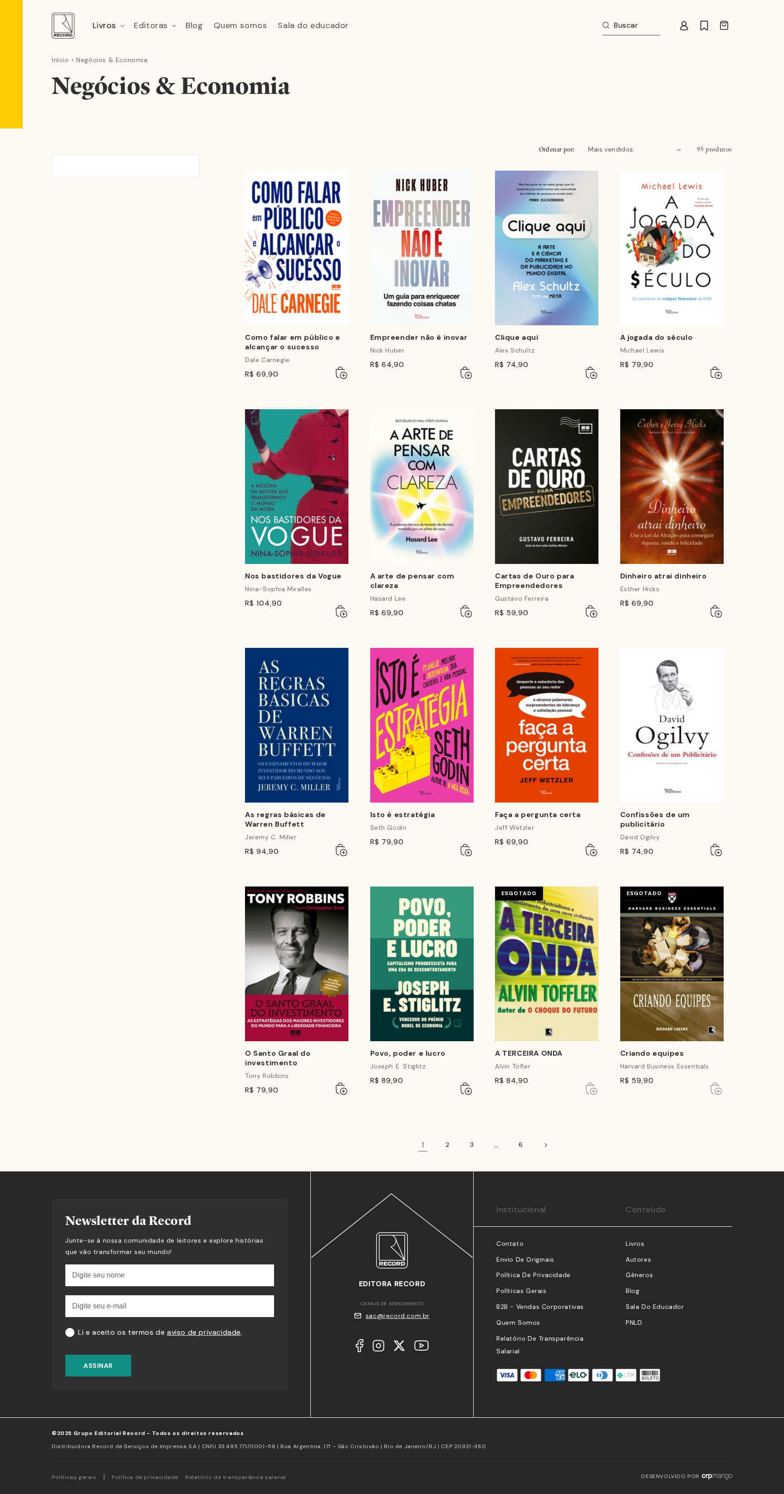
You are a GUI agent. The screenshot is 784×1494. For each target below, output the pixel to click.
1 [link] (422, 1145)
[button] (108, 25)
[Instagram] (378, 1348)
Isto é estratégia (402, 814)
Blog (632, 1291)
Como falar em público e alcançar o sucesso (292, 342)
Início (60, 60)
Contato (510, 1243)
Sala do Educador (655, 1307)
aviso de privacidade (204, 1332)
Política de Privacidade (533, 1275)
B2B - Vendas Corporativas (540, 1307)
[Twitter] (399, 1348)
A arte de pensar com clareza (412, 581)
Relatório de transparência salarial (235, 1477)
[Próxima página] (545, 1145)
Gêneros (639, 1275)
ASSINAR (98, 1366)
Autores (638, 1259)
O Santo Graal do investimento (278, 1058)
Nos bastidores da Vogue (293, 576)
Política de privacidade (145, 1477)
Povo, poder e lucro (408, 1053)
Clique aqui (517, 337)
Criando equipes (652, 1053)
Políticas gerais (74, 1477)
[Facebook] (359, 1348)
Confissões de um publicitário (655, 819)
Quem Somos (518, 1322)
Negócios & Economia (111, 60)
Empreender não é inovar (419, 337)
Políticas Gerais (521, 1291)
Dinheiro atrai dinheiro (663, 576)
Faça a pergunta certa (538, 814)
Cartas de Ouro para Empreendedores (534, 581)
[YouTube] (421, 1347)
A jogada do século (656, 337)
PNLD (634, 1322)
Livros (635, 1243)
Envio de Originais (525, 1259)
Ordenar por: (557, 149)
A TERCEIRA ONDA (529, 1053)
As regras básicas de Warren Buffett (285, 819)
